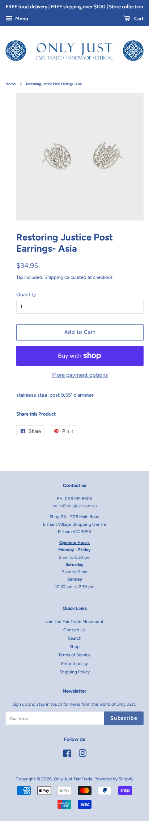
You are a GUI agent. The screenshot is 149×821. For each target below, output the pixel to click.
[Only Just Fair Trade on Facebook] (67, 755)
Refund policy (74, 663)
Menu (21, 19)
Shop (74, 646)
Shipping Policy (75, 671)
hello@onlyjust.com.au (74, 505)
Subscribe (124, 718)
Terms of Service (74, 654)
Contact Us (74, 629)
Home (10, 84)
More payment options (80, 375)
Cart (138, 18)
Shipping (53, 277)
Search (74, 638)
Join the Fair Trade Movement (74, 621)
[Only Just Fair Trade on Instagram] (82, 755)
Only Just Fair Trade (73, 778)
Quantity (26, 295)
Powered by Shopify (113, 778)
